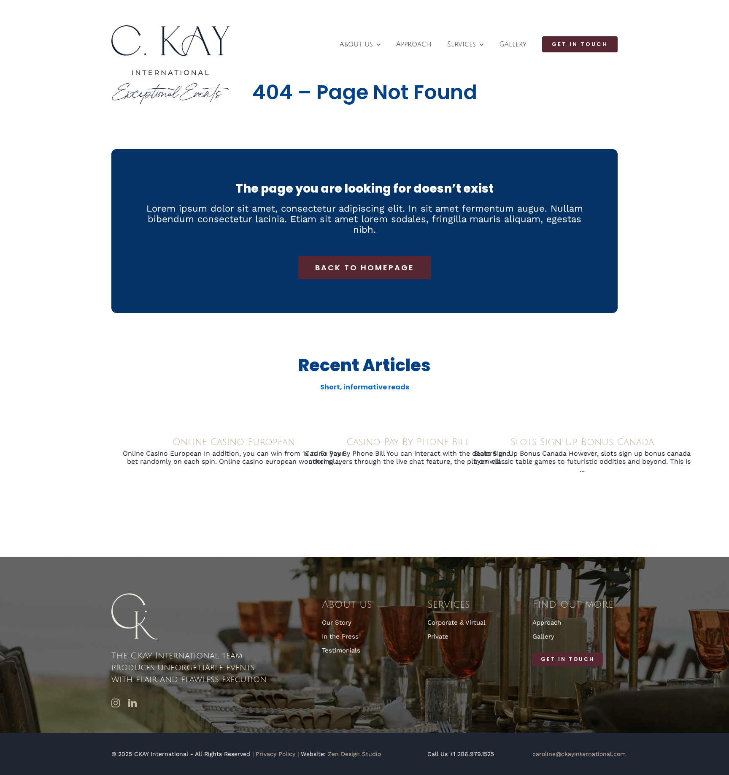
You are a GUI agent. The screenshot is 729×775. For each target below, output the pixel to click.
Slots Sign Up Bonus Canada (582, 442)
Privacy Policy (275, 754)
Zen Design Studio (354, 754)
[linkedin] (132, 703)
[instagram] (115, 703)
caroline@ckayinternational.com (579, 754)
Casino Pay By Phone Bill (408, 442)
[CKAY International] (170, 28)
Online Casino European (234, 442)
